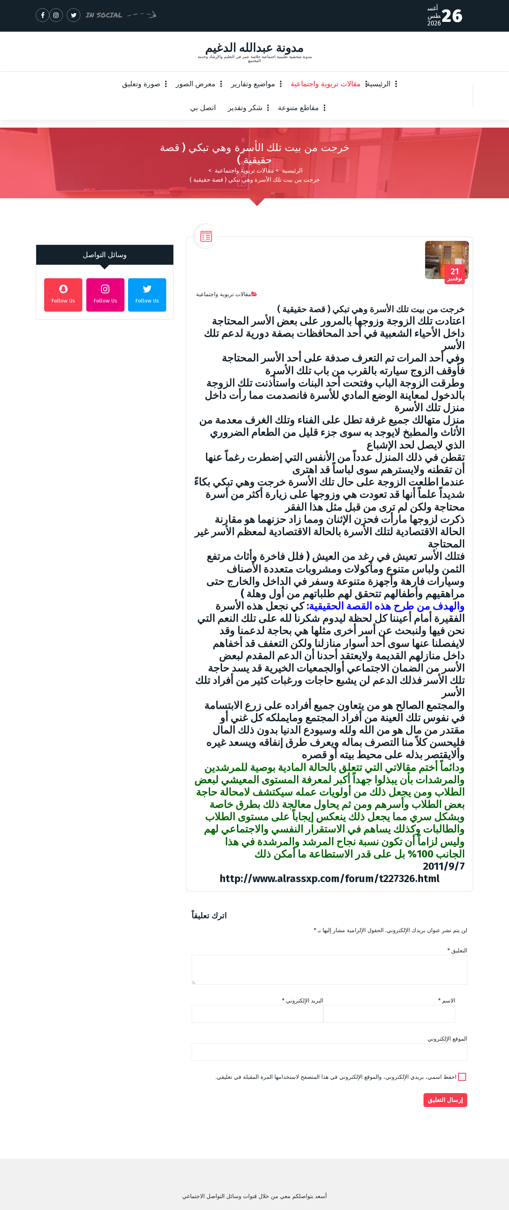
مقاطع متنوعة (298, 107)
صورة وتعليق (141, 84)
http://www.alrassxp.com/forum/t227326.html (329, 879)
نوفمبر (454, 274)
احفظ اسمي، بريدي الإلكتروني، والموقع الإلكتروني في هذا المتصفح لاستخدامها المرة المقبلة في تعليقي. (336, 1077)
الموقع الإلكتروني (447, 1038)
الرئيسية (378, 84)
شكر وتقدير (245, 107)
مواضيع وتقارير (253, 84)
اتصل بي (203, 107)
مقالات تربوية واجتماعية (326, 84)
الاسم (446, 1000)
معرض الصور (196, 84)
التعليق (457, 950)
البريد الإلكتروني (302, 1000)
